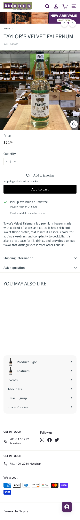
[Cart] (65, 6)
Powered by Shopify (15, 511)
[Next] (72, 23)
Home (6, 28)
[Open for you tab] (67, 507)
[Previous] (64, 23)
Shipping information (18, 258)
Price (7, 135)
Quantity (9, 153)
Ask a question (14, 267)
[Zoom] (74, 124)
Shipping (8, 181)
